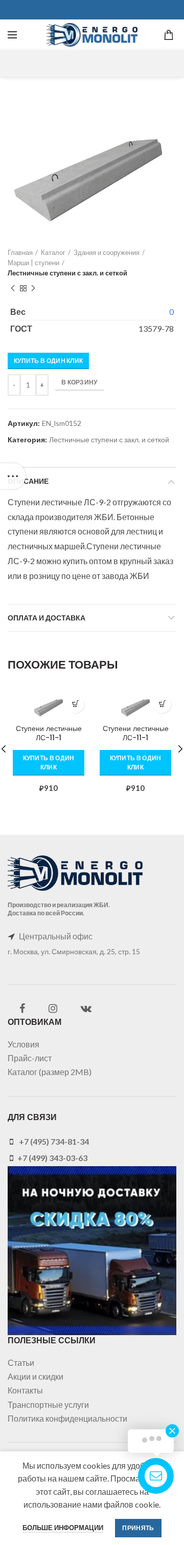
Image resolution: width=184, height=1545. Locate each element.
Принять (138, 1528)
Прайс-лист (30, 1058)
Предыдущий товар (13, 288)
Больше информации (62, 1527)
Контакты (25, 1390)
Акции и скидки (35, 1376)
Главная (20, 252)
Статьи (21, 1362)
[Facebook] (22, 1008)
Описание (28, 481)
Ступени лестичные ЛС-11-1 (49, 733)
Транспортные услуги (48, 1404)
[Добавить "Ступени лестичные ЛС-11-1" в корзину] (75, 704)
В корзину (79, 382)
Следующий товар (33, 288)
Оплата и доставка (46, 618)
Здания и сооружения (107, 252)
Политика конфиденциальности (67, 1418)
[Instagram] (53, 1008)
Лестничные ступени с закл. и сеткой (67, 273)
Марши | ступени (33, 263)
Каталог (53, 252)
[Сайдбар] (13, 476)
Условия (23, 1044)
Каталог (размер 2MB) (49, 1072)
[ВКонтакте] (86, 1008)
